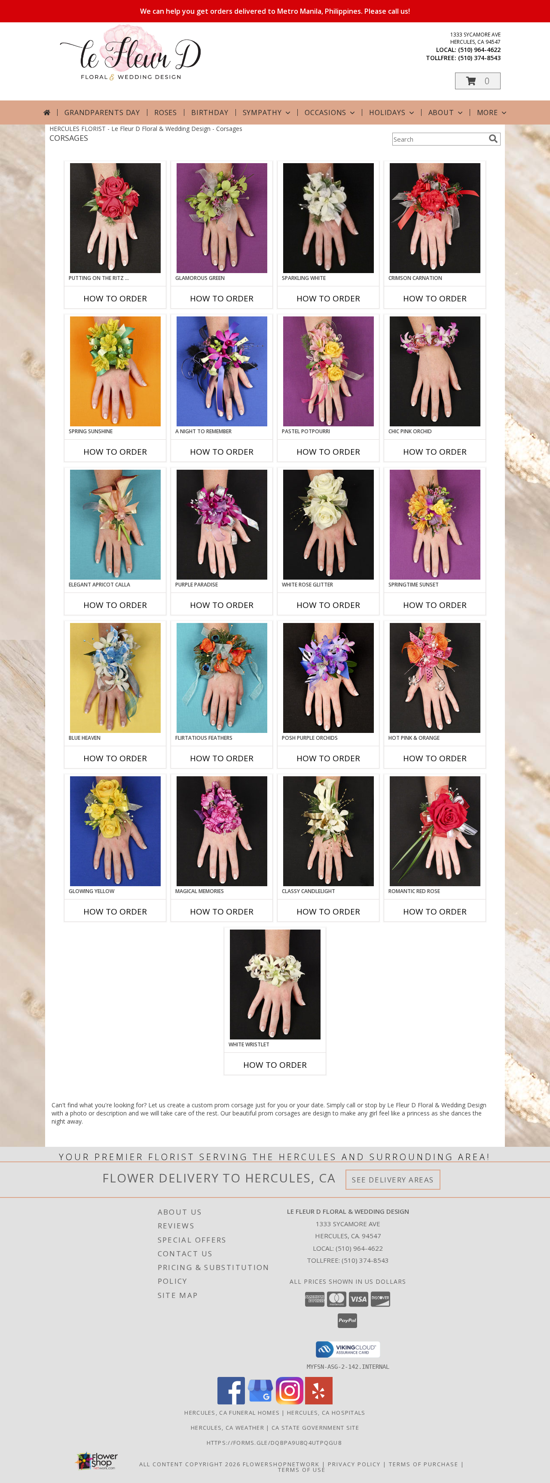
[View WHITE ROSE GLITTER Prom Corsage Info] (328, 525)
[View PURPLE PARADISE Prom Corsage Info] (222, 525)
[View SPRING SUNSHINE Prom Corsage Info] (115, 371)
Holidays (387, 112)
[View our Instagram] (289, 1402)
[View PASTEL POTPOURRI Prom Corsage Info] (328, 371)
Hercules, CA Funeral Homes (232, 1412)
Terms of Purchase (423, 1464)
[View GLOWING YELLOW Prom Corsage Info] (115, 831)
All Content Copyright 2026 (190, 1464)
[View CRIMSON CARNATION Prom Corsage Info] (435, 218)
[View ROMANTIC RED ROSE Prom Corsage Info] (435, 831)
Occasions (325, 112)
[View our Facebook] (231, 1402)
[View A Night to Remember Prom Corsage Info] (222, 371)
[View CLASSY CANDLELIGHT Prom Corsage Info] (328, 831)
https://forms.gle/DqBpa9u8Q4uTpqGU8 (275, 1443)
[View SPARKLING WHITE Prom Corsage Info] (328, 218)
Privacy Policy (354, 1464)
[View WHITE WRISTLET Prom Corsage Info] (275, 984)
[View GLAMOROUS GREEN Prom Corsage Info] (222, 218)
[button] (478, 81)
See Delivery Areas (393, 1180)
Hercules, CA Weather (227, 1427)
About (441, 112)
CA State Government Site (315, 1427)
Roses (165, 112)
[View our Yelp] (319, 1402)
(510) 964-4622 (479, 50)
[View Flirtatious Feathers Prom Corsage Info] (222, 678)
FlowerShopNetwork (281, 1464)
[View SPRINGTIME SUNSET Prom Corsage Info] (435, 525)
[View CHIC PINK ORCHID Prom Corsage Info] (435, 371)
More (487, 112)
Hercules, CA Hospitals (326, 1412)
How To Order (115, 298)
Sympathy (262, 112)
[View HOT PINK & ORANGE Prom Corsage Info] (435, 678)
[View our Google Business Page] (260, 1402)
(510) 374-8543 (479, 58)
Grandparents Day (102, 112)
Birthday (209, 112)
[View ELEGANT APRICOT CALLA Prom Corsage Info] (115, 525)
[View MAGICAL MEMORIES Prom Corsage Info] (222, 831)
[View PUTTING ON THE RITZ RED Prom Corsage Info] (115, 218)
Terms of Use (302, 1470)
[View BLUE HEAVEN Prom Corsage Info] (115, 678)
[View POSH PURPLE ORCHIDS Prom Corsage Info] (328, 678)
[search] (493, 138)
